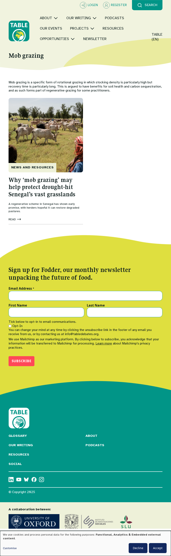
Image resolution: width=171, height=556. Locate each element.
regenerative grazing (61, 90)
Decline (138, 548)
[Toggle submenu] (55, 18)
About (91, 436)
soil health (115, 86)
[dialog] (85, 543)
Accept (157, 548)
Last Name (96, 305)
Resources (19, 454)
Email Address (21, 289)
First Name (18, 305)
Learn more (104, 343)
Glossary (18, 436)
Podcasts (95, 445)
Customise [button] (10, 548)
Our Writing (21, 445)
